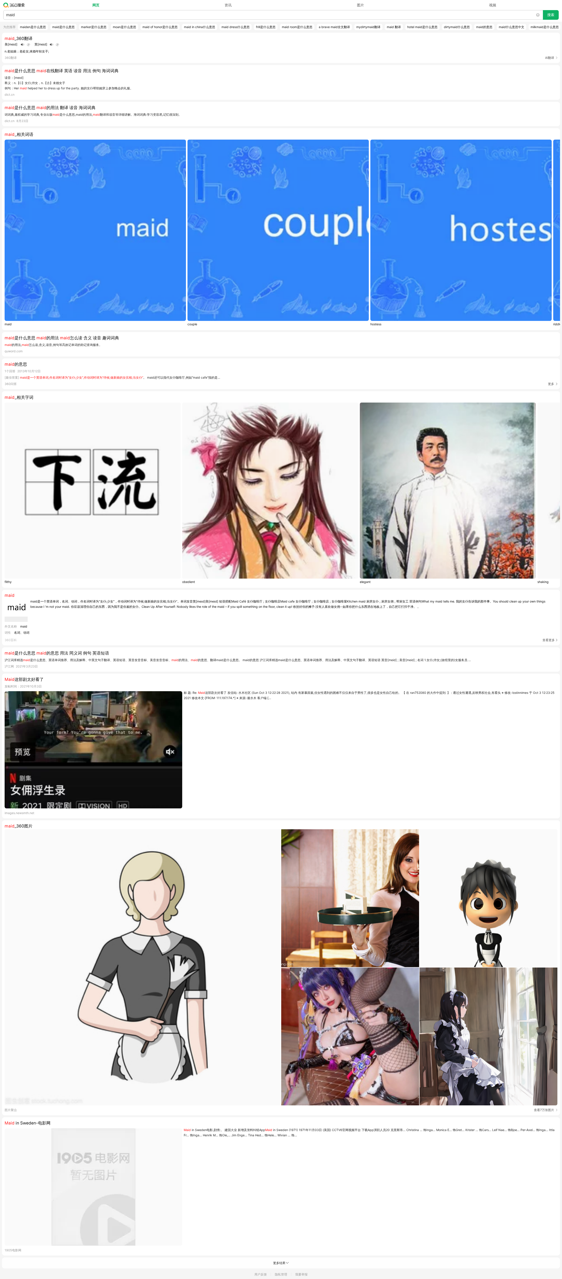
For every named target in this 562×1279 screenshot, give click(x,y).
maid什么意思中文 (511, 27)
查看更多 (548, 640)
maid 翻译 (394, 27)
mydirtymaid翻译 (368, 27)
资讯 (228, 5)
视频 (492, 5)
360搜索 (15, 5)
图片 (360, 5)
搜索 (550, 15)
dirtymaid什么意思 (457, 27)
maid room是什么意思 (297, 27)
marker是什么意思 (93, 27)
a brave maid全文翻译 (334, 27)
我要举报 (301, 1274)
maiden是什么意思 (33, 27)
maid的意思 (484, 27)
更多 (551, 384)
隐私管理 (281, 1274)
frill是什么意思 (266, 27)
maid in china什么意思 (199, 27)
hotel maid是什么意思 (422, 27)
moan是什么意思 (124, 27)
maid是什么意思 (63, 27)
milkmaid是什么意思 (545, 27)
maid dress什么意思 (236, 27)
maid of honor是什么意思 (160, 27)
